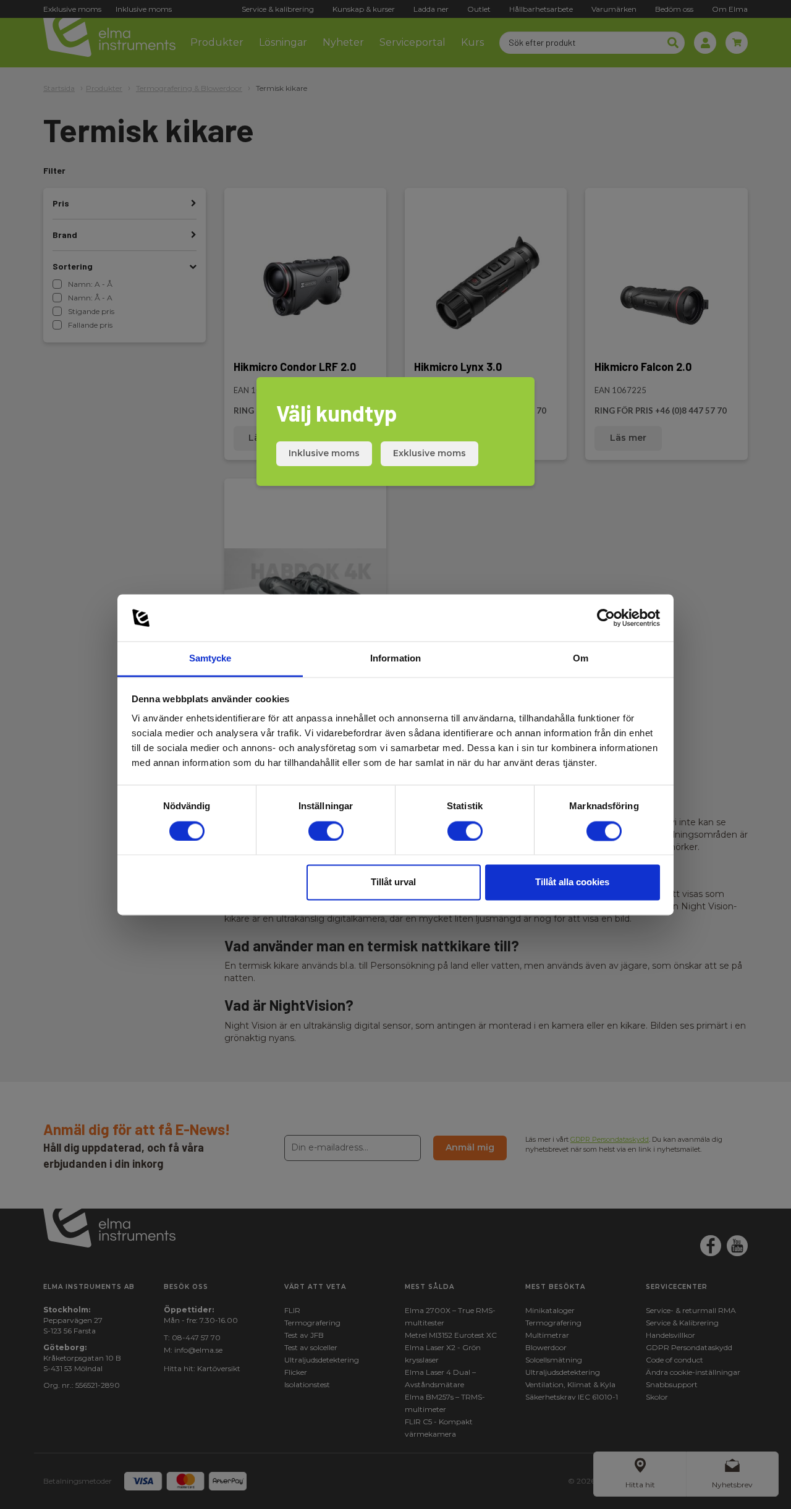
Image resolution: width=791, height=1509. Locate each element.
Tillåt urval (393, 882)
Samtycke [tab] (210, 658)
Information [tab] (395, 658)
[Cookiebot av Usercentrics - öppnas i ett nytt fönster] (606, 617)
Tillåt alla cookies (572, 882)
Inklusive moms (324, 453)
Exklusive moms (429, 453)
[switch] (326, 831)
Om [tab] (580, 658)
